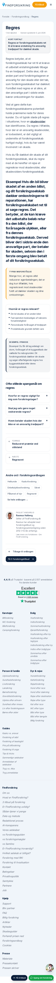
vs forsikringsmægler (13, 839)
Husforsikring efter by (40, 634)
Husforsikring (36, 618)
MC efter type (37, 708)
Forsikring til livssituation (15, 862)
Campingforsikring (11, 630)
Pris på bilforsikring (11, 745)
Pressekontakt (10, 963)
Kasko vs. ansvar (10, 733)
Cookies (6, 945)
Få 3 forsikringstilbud (18, 559)
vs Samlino (8, 843)
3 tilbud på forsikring (13, 802)
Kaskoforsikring (29, 481)
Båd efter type (37, 712)
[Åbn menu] (51, 5)
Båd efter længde (38, 716)
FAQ (4, 912)
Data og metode (11, 816)
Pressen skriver (10, 967)
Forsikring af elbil (10, 737)
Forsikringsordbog (20, 16)
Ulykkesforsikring (10, 676)
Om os (5, 792)
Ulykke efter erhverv (12, 700)
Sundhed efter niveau (12, 704)
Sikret (37, 487)
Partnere (6, 885)
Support (6, 903)
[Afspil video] (50, 968)
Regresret (31, 493)
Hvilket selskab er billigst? (16, 853)
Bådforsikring (8, 626)
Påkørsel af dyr (15, 493)
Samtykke (7, 881)
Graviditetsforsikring (11, 696)
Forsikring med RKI (12, 857)
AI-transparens (10, 825)
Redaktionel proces (12, 820)
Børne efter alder (10, 712)
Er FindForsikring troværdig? (17, 848)
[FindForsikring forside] (16, 5)
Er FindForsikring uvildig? (16, 806)
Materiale (7, 958)
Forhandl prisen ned (13, 936)
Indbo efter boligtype (40, 649)
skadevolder (38, 121)
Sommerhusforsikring (40, 626)
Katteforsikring (37, 680)
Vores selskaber (11, 830)
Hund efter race (37, 688)
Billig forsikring (37, 720)
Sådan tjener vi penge (14, 811)
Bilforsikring (7, 618)
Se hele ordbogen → (17, 499)
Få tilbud (39, 4)
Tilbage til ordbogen (23, 551)
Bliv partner (8, 908)
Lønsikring (7, 688)
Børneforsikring (9, 692)
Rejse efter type (37, 700)
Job (4, 890)
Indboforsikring (37, 622)
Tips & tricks (8, 753)
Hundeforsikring (37, 676)
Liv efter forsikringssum (13, 708)
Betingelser (8, 871)
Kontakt (6, 867)
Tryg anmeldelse (10, 772)
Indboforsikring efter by (41, 645)
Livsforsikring (8, 684)
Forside (5, 16)
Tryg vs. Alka (8, 768)
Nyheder (6, 926)
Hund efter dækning (39, 692)
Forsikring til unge (10, 749)
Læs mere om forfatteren (26, 534)
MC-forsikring (8, 622)
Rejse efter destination (40, 696)
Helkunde (12, 481)
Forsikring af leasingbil (12, 741)
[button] (52, 965)
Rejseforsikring (37, 684)
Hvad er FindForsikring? (15, 797)
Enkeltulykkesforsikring (19, 487)
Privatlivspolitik (10, 876)
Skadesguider (9, 931)
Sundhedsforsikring (11, 680)
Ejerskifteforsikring (39, 630)
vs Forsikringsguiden (13, 834)
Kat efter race (36, 704)
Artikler (6, 922)
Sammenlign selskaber (12, 757)
